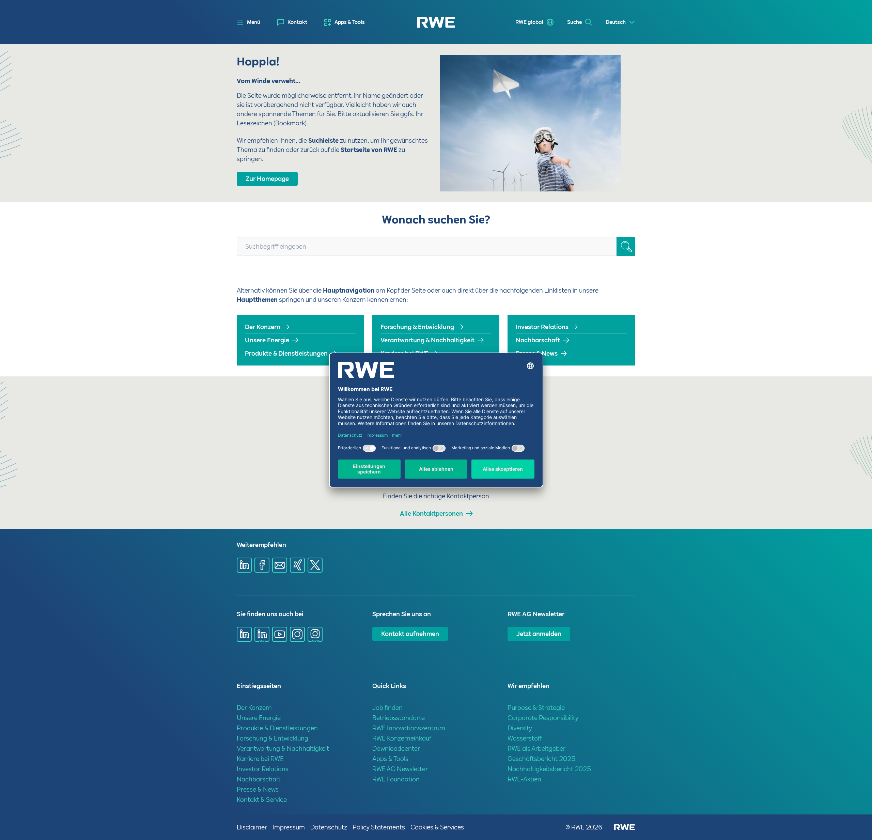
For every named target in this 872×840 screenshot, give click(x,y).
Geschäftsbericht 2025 (541, 758)
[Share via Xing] (297, 565)
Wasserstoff (525, 738)
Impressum (288, 827)
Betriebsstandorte (398, 717)
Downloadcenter (396, 748)
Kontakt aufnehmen (410, 633)
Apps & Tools (349, 22)
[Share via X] (315, 565)
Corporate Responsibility (543, 717)
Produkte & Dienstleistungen (286, 353)
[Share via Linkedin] (244, 565)
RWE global (529, 22)
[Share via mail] (279, 565)
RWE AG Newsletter (400, 769)
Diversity (520, 728)
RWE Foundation (396, 779)
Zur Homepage (267, 178)
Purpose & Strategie (536, 707)
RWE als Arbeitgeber (536, 748)
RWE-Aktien (524, 779)
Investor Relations (542, 326)
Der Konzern (262, 326)
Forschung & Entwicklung (417, 326)
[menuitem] (292, 22)
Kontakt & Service (262, 799)
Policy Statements (379, 827)
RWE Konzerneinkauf (401, 738)
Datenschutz (328, 827)
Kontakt (297, 22)
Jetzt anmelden (538, 633)
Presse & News (537, 353)
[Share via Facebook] (261, 565)
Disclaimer (252, 827)
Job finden (387, 707)
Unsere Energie (267, 340)
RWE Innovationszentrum (408, 728)
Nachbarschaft (538, 340)
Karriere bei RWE (404, 353)
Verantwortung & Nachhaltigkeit (427, 340)
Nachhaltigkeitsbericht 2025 (549, 769)
